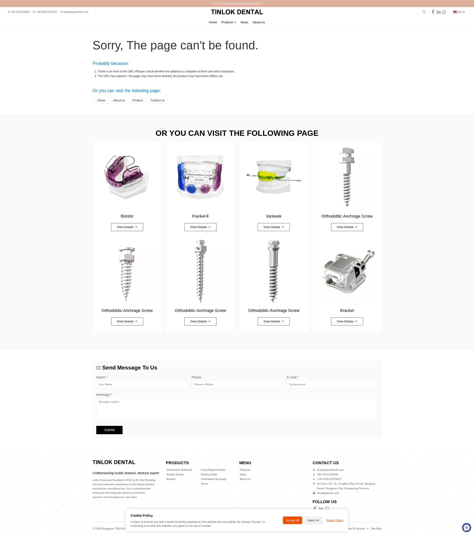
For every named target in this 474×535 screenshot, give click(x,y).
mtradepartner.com (328, 492)
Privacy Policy (334, 520)
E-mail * (292, 377)
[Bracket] (347, 271)
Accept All (292, 520)
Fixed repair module (213, 469)
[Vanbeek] (273, 177)
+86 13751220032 (327, 474)
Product (138, 100)
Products (227, 22)
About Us (259, 22)
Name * (101, 377)
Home (213, 22)
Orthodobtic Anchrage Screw (347, 216)
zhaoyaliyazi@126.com (330, 469)
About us (119, 100)
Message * (104, 395)
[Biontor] (127, 177)
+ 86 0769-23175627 (329, 479)
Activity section (175, 474)
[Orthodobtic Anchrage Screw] (347, 177)
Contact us (158, 100)
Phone (196, 377)
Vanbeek (273, 216)
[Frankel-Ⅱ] (200, 177)
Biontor (127, 216)
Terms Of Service (355, 528)
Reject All (313, 520)
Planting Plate (209, 474)
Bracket (347, 310)
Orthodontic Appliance (179, 469)
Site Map (376, 528)
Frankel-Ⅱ (200, 216)
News (244, 22)
